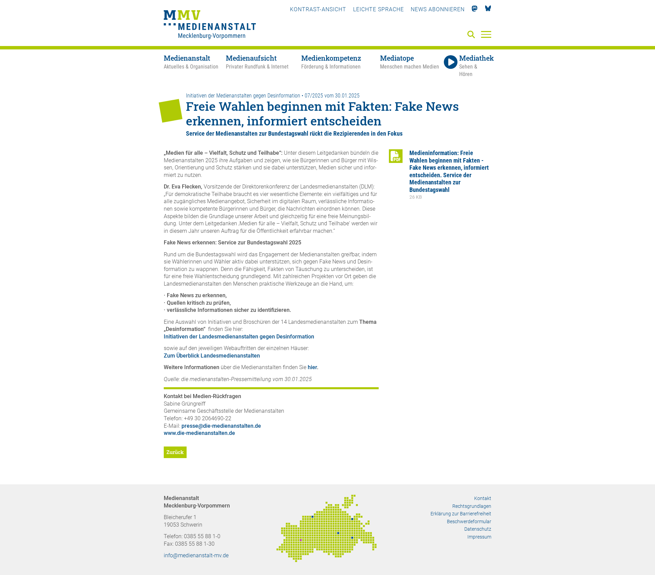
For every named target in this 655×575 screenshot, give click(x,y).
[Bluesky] (488, 9)
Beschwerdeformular (469, 521)
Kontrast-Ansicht (318, 9)
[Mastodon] (474, 9)
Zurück (175, 452)
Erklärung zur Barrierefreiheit (461, 513)
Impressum (479, 537)
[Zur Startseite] (210, 25)
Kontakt (482, 498)
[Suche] (472, 35)
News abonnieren (438, 9)
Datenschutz (477, 529)
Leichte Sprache (378, 9)
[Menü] (486, 34)
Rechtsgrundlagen (471, 506)
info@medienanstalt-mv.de (196, 555)
